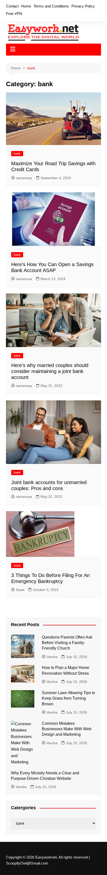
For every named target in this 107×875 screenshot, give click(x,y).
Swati (20, 590)
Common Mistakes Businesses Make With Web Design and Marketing (66, 729)
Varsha (52, 657)
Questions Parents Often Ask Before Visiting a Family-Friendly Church (67, 643)
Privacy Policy (83, 6)
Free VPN (14, 13)
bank (17, 153)
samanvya (24, 178)
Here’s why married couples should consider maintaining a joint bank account (49, 371)
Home (26, 6)
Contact (12, 6)
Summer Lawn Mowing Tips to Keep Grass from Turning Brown (68, 698)
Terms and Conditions (51, 6)
